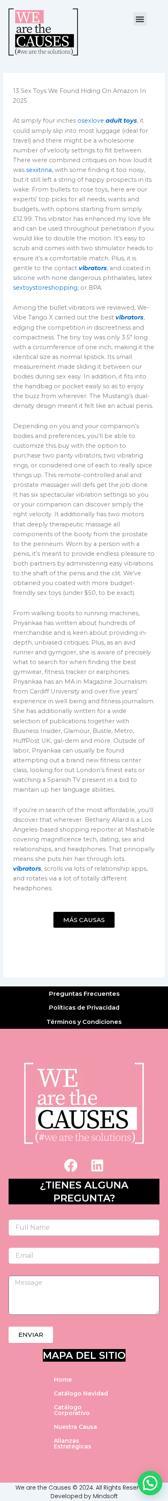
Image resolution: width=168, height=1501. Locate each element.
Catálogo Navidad (81, 1393)
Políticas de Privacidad (84, 1007)
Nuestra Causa (75, 1427)
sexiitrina (39, 170)
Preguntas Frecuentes (84, 993)
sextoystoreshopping (45, 287)
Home (63, 1379)
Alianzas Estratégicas (72, 1443)
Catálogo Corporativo (72, 1410)
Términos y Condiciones (84, 1022)
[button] (140, 19)
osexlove (90, 120)
